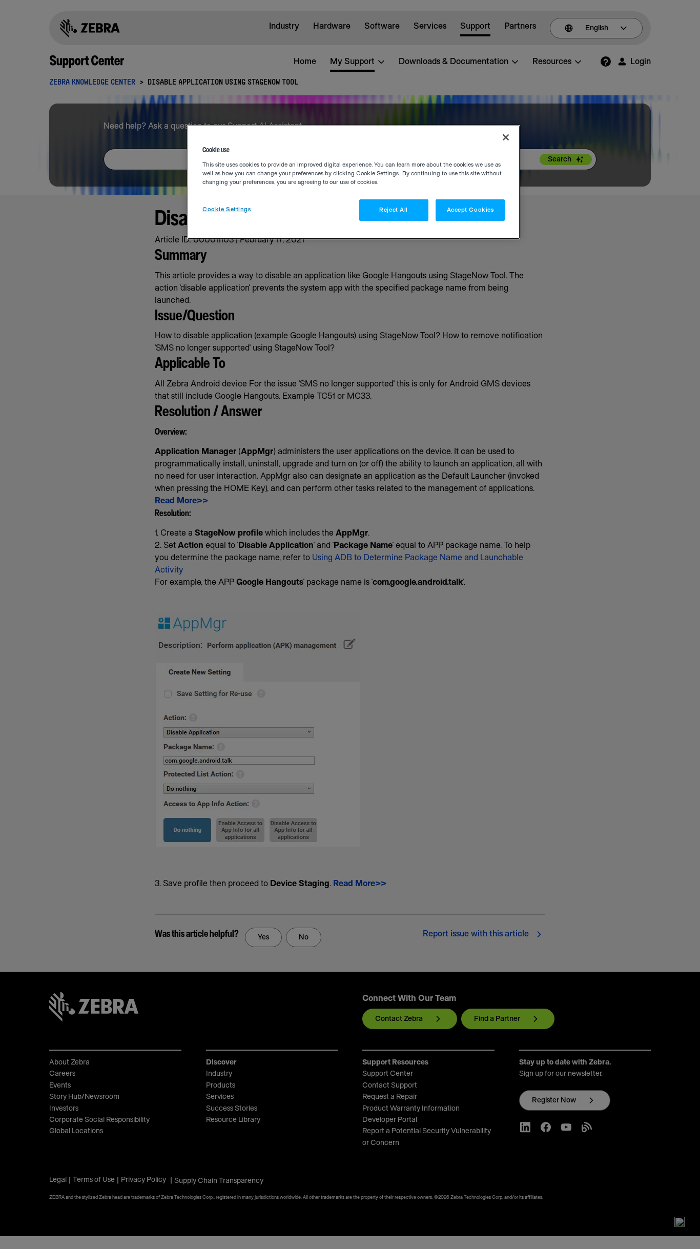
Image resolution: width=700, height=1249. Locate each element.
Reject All (393, 210)
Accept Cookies (470, 210)
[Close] (506, 137)
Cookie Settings (226, 209)
